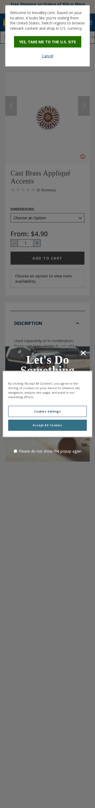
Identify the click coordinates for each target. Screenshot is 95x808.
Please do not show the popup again (50, 451)
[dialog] (47, 35)
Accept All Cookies (47, 425)
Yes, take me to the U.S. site (47, 41)
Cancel (47, 55)
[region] (47, 404)
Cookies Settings (47, 411)
